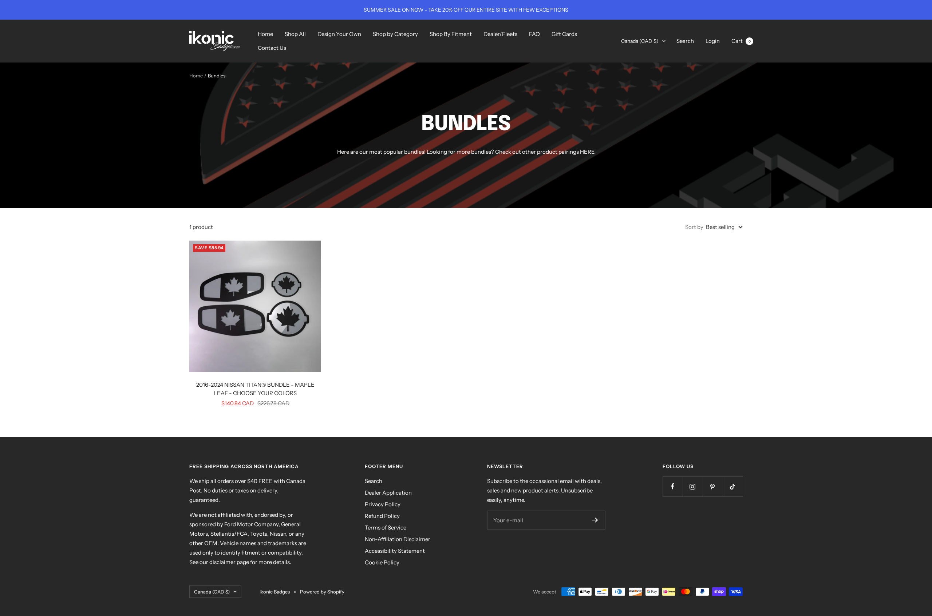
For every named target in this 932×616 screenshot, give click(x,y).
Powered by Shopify (322, 592)
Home (265, 34)
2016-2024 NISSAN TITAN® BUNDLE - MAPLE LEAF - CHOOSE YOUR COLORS (255, 388)
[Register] (595, 520)
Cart (741, 40)
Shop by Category (395, 34)
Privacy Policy (382, 504)
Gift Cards (564, 34)
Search (685, 40)
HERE (587, 151)
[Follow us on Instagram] (693, 486)
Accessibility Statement (395, 550)
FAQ (534, 34)
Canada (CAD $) (640, 41)
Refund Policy (382, 515)
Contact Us (272, 47)
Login (713, 40)
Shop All (295, 34)
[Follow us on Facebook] (673, 486)
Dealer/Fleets (500, 34)
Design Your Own (339, 34)
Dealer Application (388, 492)
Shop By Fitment (451, 34)
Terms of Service (385, 527)
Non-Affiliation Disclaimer (397, 539)
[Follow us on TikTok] (733, 486)
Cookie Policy (382, 562)
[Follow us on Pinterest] (713, 486)
